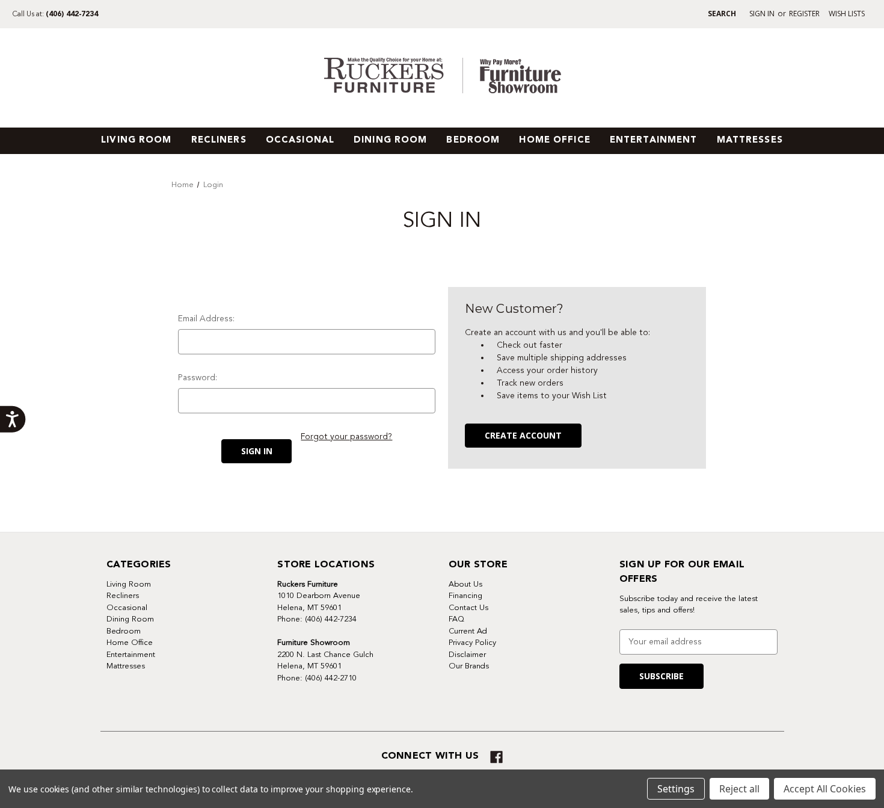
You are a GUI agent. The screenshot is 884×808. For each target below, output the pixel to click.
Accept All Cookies (825, 788)
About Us (465, 584)
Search (722, 13)
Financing (465, 595)
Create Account (523, 435)
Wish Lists (847, 13)
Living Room (136, 140)
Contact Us (468, 607)
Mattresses (750, 140)
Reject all (739, 788)
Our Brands (469, 666)
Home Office (554, 140)
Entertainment (654, 140)
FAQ (456, 619)
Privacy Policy (472, 642)
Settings (676, 788)
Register (804, 13)
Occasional (300, 140)
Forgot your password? (346, 436)
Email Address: (206, 318)
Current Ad (468, 631)
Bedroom (473, 140)
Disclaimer (467, 654)
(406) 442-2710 (331, 678)
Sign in (762, 13)
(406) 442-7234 (72, 14)
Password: (197, 377)
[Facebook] (496, 757)
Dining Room (390, 140)
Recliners (219, 140)
